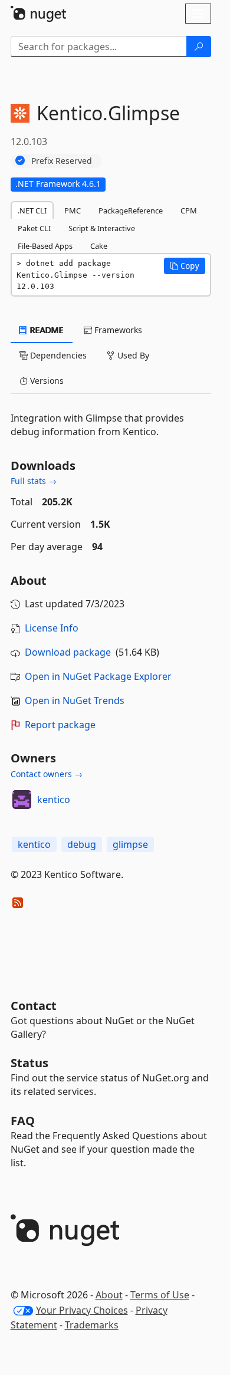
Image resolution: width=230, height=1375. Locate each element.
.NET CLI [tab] (32, 210)
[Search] (198, 46)
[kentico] (21, 799)
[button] (184, 266)
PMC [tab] (72, 210)
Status (29, 1063)
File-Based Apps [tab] (45, 246)
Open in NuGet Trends (74, 700)
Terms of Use (159, 1294)
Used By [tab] (132, 355)
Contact (34, 1006)
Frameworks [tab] (117, 329)
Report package (60, 724)
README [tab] (46, 329)
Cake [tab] (98, 246)
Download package (68, 652)
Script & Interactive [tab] (101, 228)
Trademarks (92, 1324)
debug (81, 844)
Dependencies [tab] (57, 355)
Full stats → (34, 480)
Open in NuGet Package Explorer (98, 676)
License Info (51, 627)
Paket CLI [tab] (34, 228)
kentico (53, 799)
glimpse (130, 844)
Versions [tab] (46, 380)
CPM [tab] (188, 210)
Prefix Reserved (61, 160)
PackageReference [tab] (130, 210)
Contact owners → (47, 773)
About (109, 1294)
